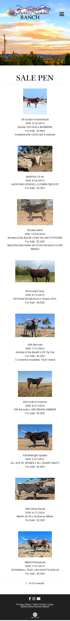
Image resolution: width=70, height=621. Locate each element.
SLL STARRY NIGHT (48, 463)
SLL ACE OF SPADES (22, 463)
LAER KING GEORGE (23, 184)
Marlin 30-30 (24, 516)
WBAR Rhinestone (35, 562)
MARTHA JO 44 (35, 176)
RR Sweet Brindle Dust (26, 298)
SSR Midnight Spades (35, 455)
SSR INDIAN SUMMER (43, 409)
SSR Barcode (34, 344)
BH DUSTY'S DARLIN (47, 569)
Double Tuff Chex (27, 127)
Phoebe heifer (35, 230)
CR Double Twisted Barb (35, 119)
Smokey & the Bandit (19, 237)
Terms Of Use (39, 604)
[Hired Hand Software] (35, 614)
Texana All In (49, 298)
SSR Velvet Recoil (35, 508)
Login (50, 604)
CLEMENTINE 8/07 (48, 184)
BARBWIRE (46, 127)
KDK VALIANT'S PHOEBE (48, 237)
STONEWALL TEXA (22, 569)
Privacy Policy (24, 604)
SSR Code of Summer (35, 402)
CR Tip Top (48, 352)
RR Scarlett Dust (34, 291)
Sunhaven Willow (43, 516)
